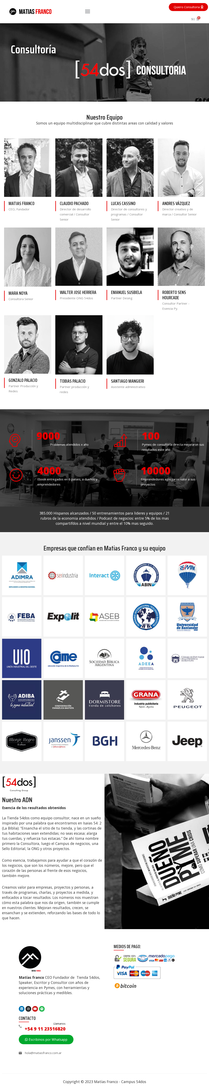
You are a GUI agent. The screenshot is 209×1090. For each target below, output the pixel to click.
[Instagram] (28, 1009)
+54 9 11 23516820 (45, 1029)
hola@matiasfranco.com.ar (43, 1053)
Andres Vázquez (176, 203)
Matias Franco (21, 203)
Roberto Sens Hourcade (174, 295)
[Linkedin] (21, 1009)
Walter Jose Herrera (78, 292)
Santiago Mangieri (127, 381)
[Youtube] (35, 1009)
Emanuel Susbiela (126, 292)
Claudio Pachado (74, 203)
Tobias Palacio (73, 381)
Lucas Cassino (123, 203)
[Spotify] (42, 1009)
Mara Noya (18, 293)
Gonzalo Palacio (23, 380)
